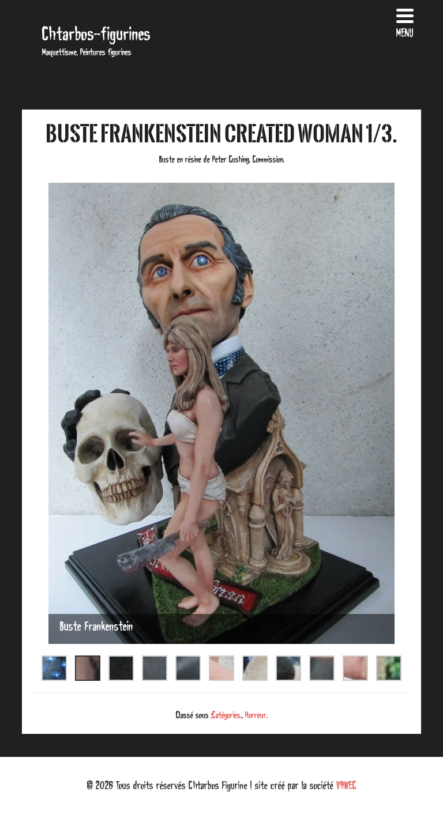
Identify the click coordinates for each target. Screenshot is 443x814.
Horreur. (256, 715)
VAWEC (346, 785)
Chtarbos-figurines (96, 33)
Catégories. (227, 715)
